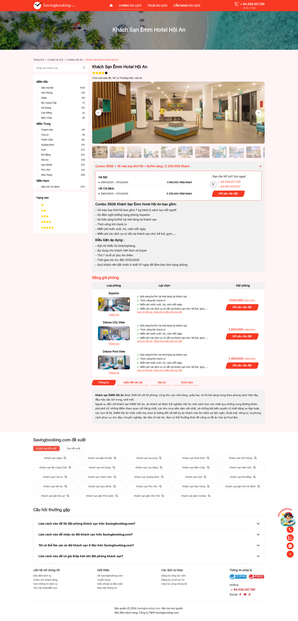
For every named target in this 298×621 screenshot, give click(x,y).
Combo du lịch (55, 59)
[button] (100, 152)
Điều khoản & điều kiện (110, 584)
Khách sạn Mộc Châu (193, 467)
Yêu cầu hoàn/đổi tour (45, 588)
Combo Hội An (75, 59)
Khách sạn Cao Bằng (146, 467)
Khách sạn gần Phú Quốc (100, 496)
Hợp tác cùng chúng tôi (174, 584)
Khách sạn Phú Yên (146, 486)
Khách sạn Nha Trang (193, 486)
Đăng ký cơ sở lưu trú (173, 580)
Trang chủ (38, 59)
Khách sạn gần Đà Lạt (53, 496)
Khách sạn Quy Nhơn (99, 486)
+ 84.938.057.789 (252, 4)
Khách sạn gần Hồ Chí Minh (241, 486)
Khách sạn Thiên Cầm (100, 477)
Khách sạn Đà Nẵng (240, 477)
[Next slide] (258, 113)
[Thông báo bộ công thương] (238, 576)
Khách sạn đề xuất (46, 448)
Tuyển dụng (103, 580)
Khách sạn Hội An (53, 486)
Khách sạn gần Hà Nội (100, 458)
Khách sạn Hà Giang (100, 467)
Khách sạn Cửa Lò (53, 477)
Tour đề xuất (73, 448)
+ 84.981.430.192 (229, 186)
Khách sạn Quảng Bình (146, 477)
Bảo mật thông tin (107, 588)
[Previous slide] (98, 113)
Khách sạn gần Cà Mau (193, 496)
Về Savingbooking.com (110, 575)
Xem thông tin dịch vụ (45, 584)
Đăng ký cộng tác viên (173, 575)
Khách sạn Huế (193, 477)
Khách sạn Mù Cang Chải (53, 467)
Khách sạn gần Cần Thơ (147, 496)
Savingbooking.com (148, 608)
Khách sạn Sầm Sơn (240, 467)
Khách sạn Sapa (53, 458)
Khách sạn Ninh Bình (193, 458)
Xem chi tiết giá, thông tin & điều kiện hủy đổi (159, 312)
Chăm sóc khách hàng (45, 580)
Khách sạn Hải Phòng (240, 458)
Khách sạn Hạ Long (146, 458)
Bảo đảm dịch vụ (42, 575)
